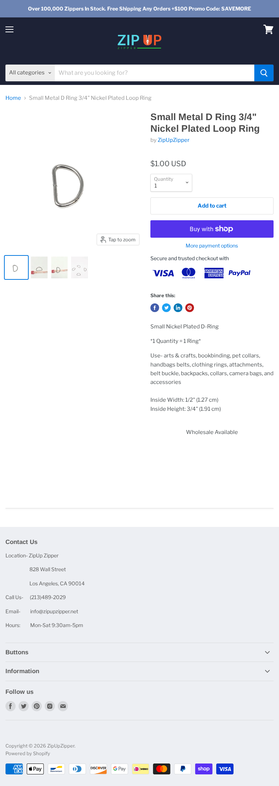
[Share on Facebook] (154, 307)
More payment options (212, 246)
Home (13, 98)
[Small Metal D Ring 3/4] (16, 267)
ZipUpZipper (174, 140)
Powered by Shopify (27, 753)
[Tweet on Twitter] (166, 307)
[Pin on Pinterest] (189, 307)
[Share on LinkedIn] (178, 307)
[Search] (264, 73)
